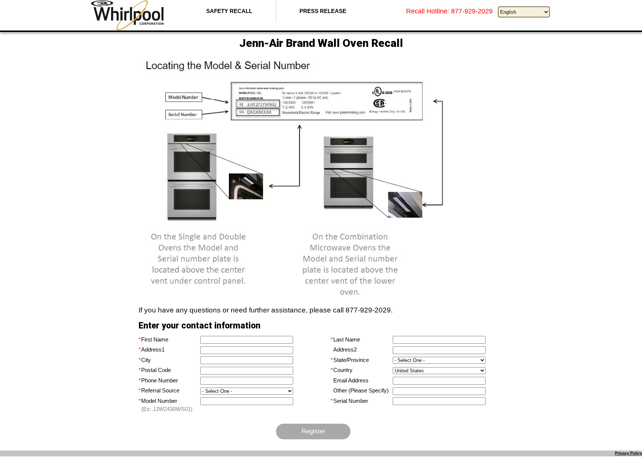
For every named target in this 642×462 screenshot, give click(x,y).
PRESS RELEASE (322, 11)
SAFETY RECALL (229, 11)
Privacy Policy (628, 453)
